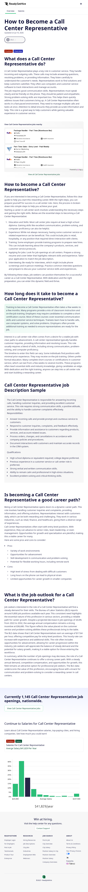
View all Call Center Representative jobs (44, 174)
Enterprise (8, 858)
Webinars (26, 858)
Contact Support (43, 828)
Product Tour (9, 855)
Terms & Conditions (73, 844)
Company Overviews (50, 862)
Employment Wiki (29, 855)
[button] (81, 3)
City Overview (47, 844)
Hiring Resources (29, 840)
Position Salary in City (50, 851)
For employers (9, 844)
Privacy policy (71, 847)
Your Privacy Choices (73, 851)
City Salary (46, 847)
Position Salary (48, 858)
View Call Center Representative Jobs (23, 708)
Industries (27, 851)
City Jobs (26, 847)
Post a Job (7, 847)
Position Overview (49, 855)
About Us (69, 840)
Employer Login (10, 840)
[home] (15, 3)
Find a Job (46, 840)
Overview (10, 11)
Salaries (21, 11)
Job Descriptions (29, 844)
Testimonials (8, 851)
